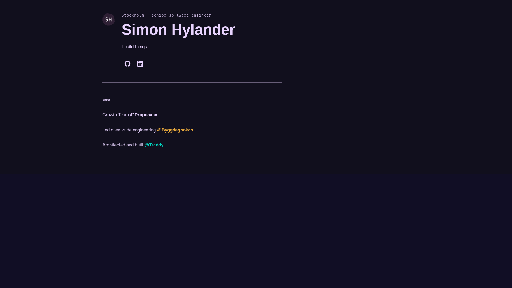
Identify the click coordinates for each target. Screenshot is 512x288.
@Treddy (154, 144)
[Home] (108, 41)
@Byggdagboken (175, 130)
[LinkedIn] (140, 64)
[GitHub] (127, 64)
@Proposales (144, 114)
